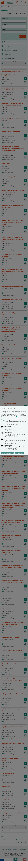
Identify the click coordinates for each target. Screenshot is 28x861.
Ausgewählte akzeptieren (8, 453)
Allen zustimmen (19, 453)
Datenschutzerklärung (14, 417)
